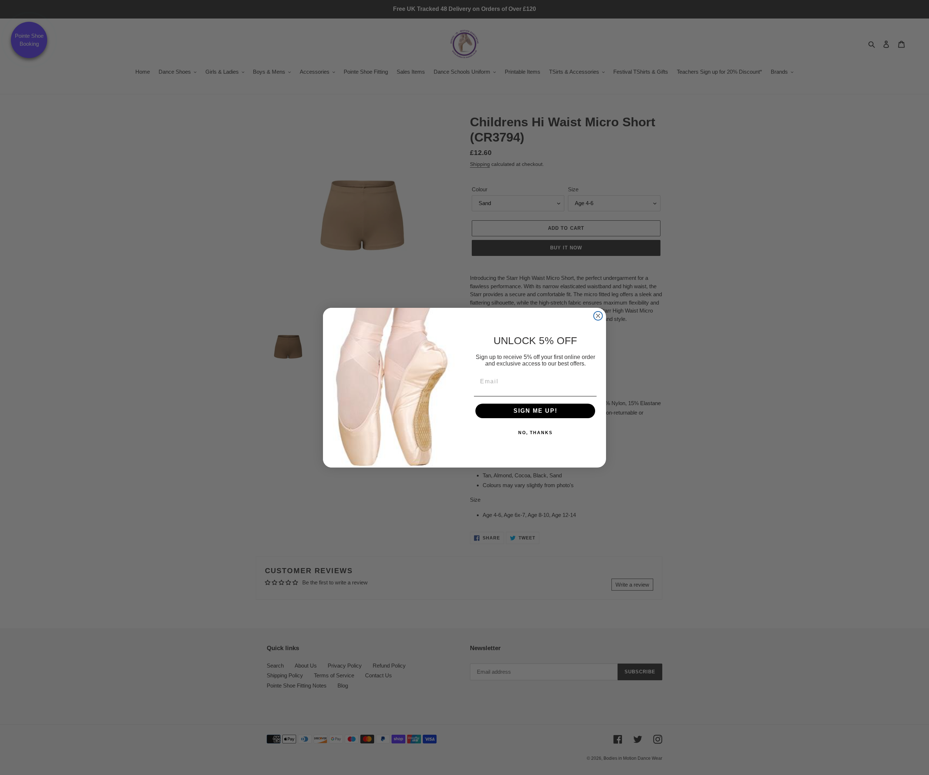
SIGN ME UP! (535, 411)
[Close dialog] (598, 315)
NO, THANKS (535, 432)
